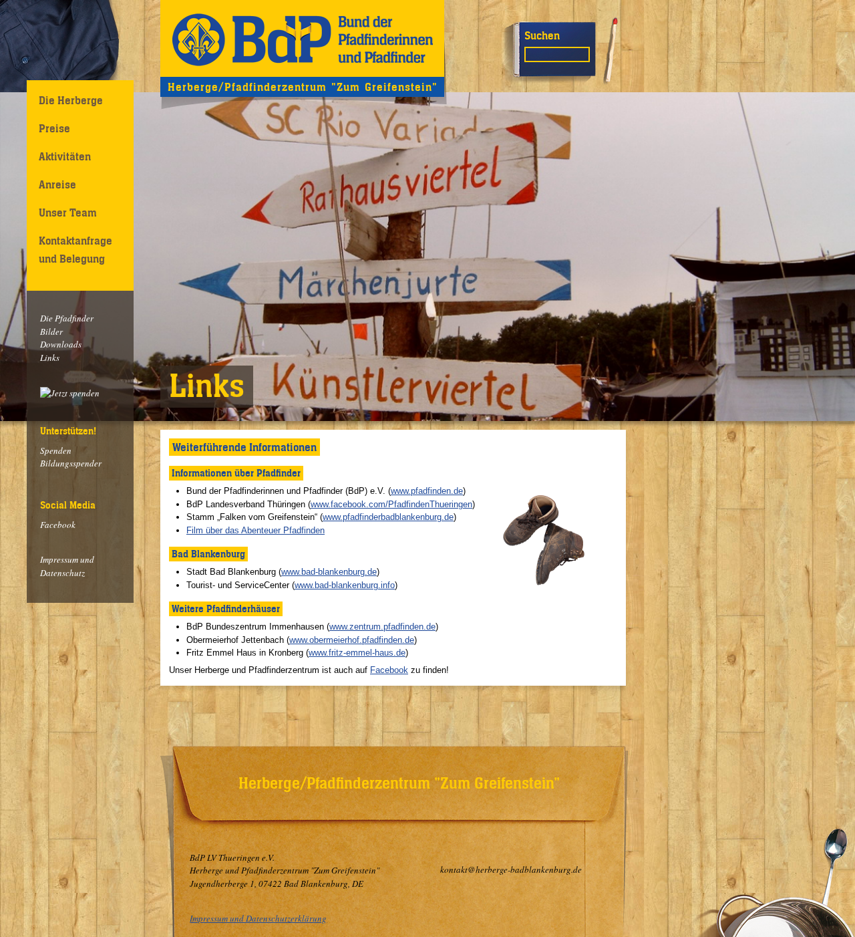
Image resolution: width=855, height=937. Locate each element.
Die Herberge (71, 100)
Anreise (57, 184)
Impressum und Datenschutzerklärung (258, 918)
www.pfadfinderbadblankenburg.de (388, 517)
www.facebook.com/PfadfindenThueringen (391, 504)
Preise (54, 128)
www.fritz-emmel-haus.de (357, 653)
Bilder (51, 331)
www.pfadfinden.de (427, 491)
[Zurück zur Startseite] (302, 38)
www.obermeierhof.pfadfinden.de (351, 640)
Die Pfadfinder (67, 318)
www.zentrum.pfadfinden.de (382, 627)
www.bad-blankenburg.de (329, 572)
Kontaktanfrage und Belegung (75, 249)
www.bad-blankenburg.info (345, 585)
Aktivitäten (65, 156)
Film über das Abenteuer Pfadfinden (255, 530)
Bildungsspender (71, 463)
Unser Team (68, 212)
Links (49, 358)
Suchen (542, 35)
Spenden (55, 450)
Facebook (57, 525)
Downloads (60, 344)
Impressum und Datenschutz (67, 566)
